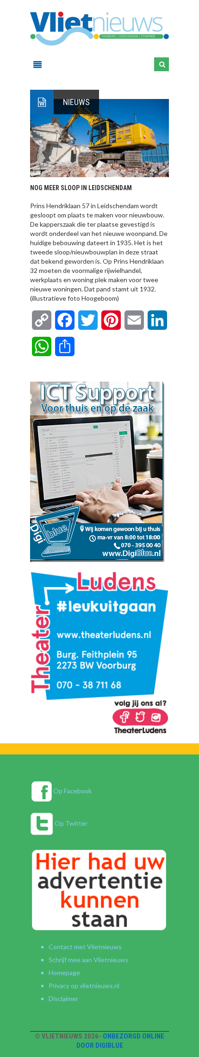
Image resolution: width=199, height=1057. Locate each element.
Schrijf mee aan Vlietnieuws (88, 960)
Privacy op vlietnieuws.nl (84, 985)
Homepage (64, 973)
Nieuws (76, 102)
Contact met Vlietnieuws (85, 947)
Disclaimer (63, 998)
